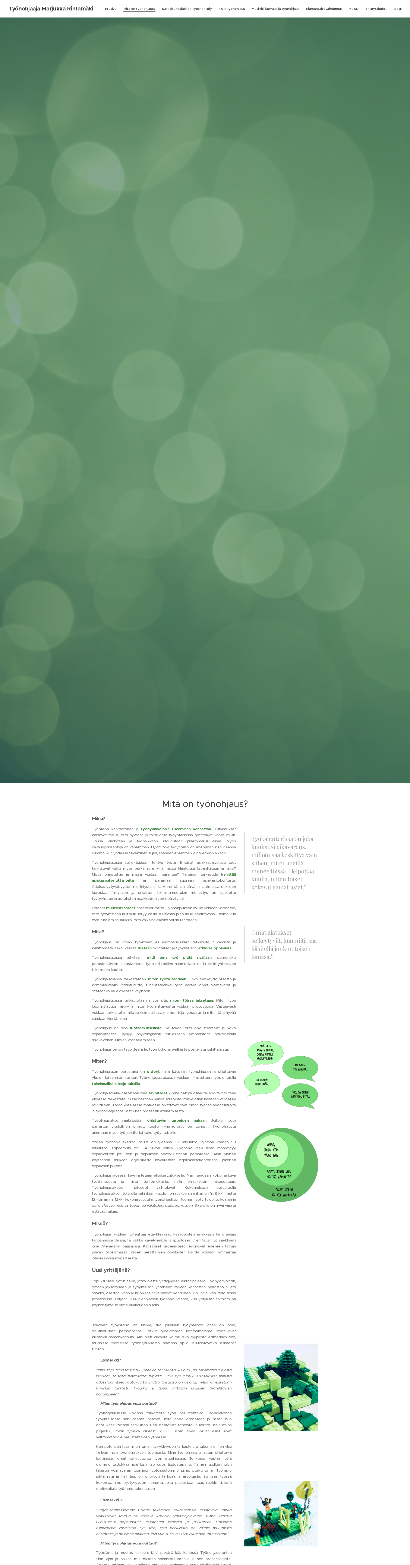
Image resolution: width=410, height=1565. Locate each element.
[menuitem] (112, 8)
